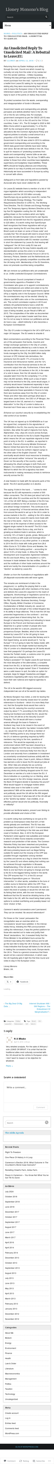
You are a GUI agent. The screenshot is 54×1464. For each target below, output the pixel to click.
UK (27, 1024)
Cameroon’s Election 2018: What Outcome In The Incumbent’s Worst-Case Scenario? (26, 1163)
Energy (8, 1343)
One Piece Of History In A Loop (19, 1157)
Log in (8, 1418)
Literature (9, 1368)
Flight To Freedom (13, 1152)
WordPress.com (12, 1433)
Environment (10, 1348)
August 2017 (10, 1227)
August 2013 (10, 1273)
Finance (8, 1353)
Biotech (8, 1337)
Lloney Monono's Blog (27, 9)
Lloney (11, 61)
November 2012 (12, 1319)
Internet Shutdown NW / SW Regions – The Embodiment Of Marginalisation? (39, 1007)
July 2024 (9, 1191)
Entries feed (10, 1423)
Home (7, 34)
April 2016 (9, 1242)
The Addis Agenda (14, 1133)
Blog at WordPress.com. (27, 1447)
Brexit (34, 1021)
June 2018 (9, 1206)
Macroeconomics (12, 1373)
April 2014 (9, 1247)
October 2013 (11, 1262)
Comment (40, 1107)
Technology (10, 1394)
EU (40, 1021)
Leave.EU (8, 1024)
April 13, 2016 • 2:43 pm (22, 1042)
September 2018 (12, 1201)
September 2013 (12, 1268)
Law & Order (10, 1363)
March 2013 (10, 1298)
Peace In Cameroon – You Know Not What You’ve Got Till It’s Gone (27, 1176)
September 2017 (12, 1222)
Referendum (18, 1024)
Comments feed (12, 1428)
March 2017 (10, 1237)
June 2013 (9, 1283)
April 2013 (9, 1293)
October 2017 (11, 1217)
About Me (9, 1332)
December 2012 (12, 1313)
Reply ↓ (9, 1065)
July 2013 (9, 1278)
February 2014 (11, 1252)
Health (8, 1358)
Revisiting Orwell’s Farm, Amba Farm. (21, 1170)
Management (10, 1378)
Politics (17, 34)
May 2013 (9, 1288)
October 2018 (11, 1196)
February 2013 (11, 1303)
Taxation (8, 1388)
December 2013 (12, 1257)
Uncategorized (11, 1399)
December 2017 (12, 1211)
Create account (12, 1413)
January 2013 (11, 1308)
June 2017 (9, 1232)
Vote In (33, 1024)
